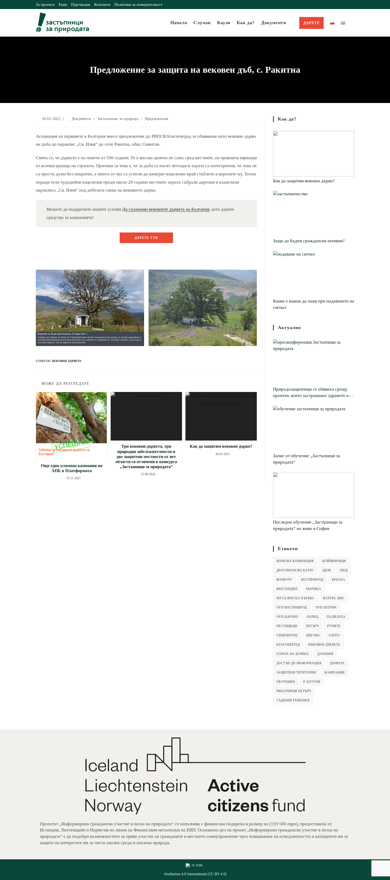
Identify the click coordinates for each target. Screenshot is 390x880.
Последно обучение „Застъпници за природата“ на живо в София (308, 525)
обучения (285, 682)
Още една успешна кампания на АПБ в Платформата (71, 468)
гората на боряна (292, 654)
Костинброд (312, 579)
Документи (81, 119)
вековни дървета (66, 361)
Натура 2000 (333, 598)
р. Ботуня (311, 682)
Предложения (156, 119)
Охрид (312, 617)
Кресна (338, 579)
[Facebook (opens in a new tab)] (340, 4)
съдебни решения (292, 700)
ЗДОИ (326, 570)
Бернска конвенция (295, 561)
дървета (337, 663)
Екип (63, 4)
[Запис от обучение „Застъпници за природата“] (313, 428)
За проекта (45, 4)
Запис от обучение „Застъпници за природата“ (306, 459)
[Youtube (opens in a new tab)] (352, 4)
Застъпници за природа (117, 119)
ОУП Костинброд (291, 607)
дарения (325, 654)
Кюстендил (287, 589)
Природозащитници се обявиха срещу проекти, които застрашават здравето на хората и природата (312, 393)
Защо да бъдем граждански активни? (309, 240)
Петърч (312, 626)
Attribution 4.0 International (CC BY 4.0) (195, 874)
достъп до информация (298, 663)
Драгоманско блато (295, 570)
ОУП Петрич (326, 607)
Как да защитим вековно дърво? (221, 446)
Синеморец (287, 635)
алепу (334, 635)
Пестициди (286, 626)
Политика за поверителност (138, 4)
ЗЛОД (343, 570)
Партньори (80, 4)
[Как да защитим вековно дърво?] (313, 153)
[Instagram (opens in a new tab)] (347, 4)
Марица (313, 589)
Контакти (102, 4)
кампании (334, 672)
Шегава (313, 635)
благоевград (288, 644)
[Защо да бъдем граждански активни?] (313, 213)
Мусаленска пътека (295, 598)
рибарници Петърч (293, 691)
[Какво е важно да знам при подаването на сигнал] (313, 274)
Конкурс (284, 579)
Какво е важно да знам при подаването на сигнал (313, 304)
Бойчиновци (334, 561)
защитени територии (296, 672)
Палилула (336, 617)
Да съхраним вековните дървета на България (165, 209)
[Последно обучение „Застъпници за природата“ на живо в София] (313, 495)
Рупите (333, 626)
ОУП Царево (287, 617)
